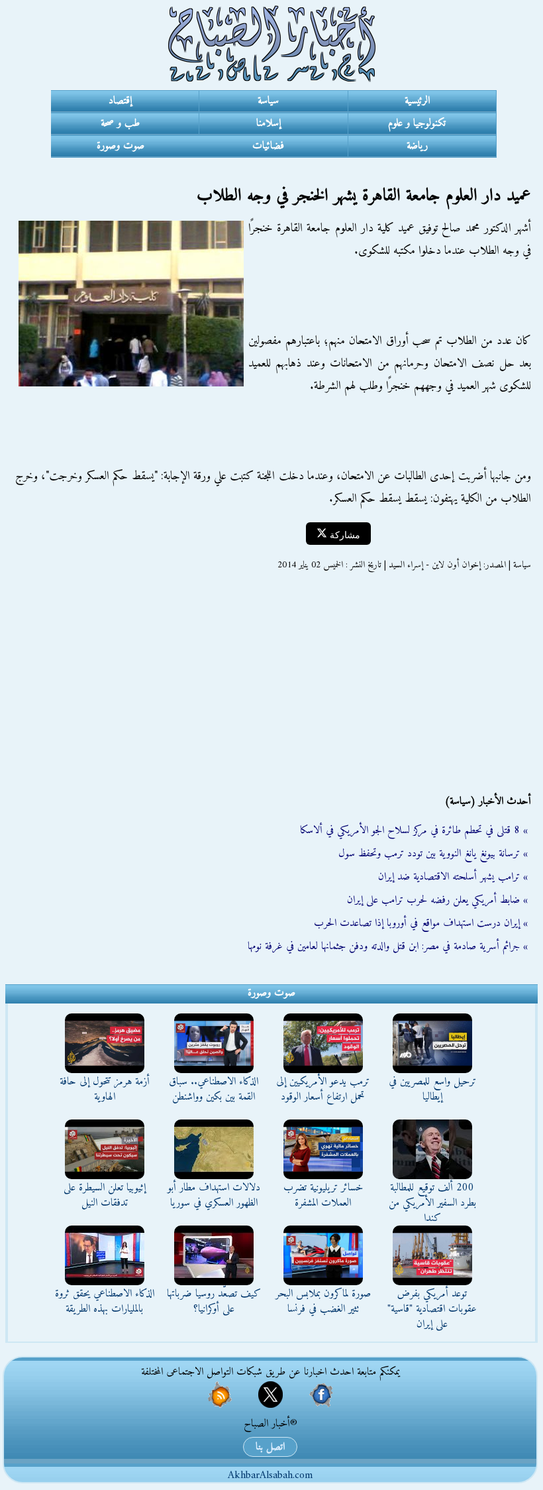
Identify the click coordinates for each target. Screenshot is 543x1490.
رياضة (417, 146)
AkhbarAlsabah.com (270, 1475)
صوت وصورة (120, 146)
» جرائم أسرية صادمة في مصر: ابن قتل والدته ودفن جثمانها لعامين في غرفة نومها (388, 946)
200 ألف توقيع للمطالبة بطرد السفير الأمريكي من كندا (432, 1203)
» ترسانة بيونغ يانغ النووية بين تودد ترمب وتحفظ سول (433, 853)
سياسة (268, 100)
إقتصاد (120, 100)
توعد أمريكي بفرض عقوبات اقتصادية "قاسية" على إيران (432, 1309)
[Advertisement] (271, 682)
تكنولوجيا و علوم (417, 123)
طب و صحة (120, 123)
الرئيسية (417, 100)
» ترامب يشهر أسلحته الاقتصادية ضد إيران (453, 877)
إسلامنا (268, 123)
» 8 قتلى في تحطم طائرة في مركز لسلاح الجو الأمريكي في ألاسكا (414, 830)
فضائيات (268, 146)
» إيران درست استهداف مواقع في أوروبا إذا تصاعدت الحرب (421, 923)
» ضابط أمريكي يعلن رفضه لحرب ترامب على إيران (437, 900)
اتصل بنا (270, 1447)
